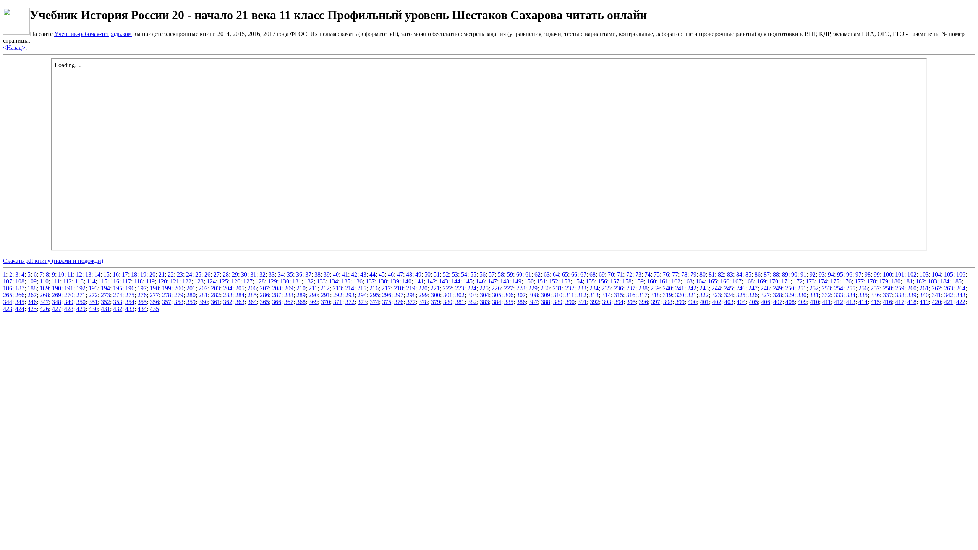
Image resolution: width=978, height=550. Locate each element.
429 (81, 309)
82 (721, 274)
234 (594, 288)
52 (446, 274)
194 (105, 288)
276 (142, 295)
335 (863, 295)
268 (44, 295)
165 (712, 281)
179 (883, 281)
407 (777, 302)
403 (729, 302)
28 (226, 274)
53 (455, 274)
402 (716, 302)
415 (875, 302)
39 (327, 274)
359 (191, 302)
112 (67, 281)
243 (704, 288)
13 (88, 274)
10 (61, 274)
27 (217, 274)
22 (171, 274)
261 (924, 288)
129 (272, 281)
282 (215, 295)
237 (630, 288)
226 (496, 288)
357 (166, 302)
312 (581, 295)
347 (44, 302)
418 (911, 302)
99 (877, 274)
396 (643, 302)
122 (186, 281)
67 (583, 274)
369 (313, 302)
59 (510, 274)
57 (492, 274)
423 (7, 309)
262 (936, 288)
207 (264, 288)
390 (570, 302)
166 (724, 281)
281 (203, 295)
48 (409, 274)
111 (56, 281)
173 (810, 281)
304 (484, 295)
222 (447, 288)
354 (129, 302)
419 (924, 302)
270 (68, 295)
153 (565, 281)
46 (391, 274)
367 (288, 302)
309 (545, 295)
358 (178, 302)
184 (944, 281)
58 (501, 274)
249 (777, 288)
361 (215, 302)
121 (174, 281)
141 (419, 281)
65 (565, 274)
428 (68, 309)
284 (239, 295)
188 (32, 288)
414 (863, 302)
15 (107, 274)
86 (758, 274)
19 (143, 274)
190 (56, 288)
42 (354, 274)
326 (753, 295)
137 (370, 281)
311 (569, 295)
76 (666, 274)
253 (826, 288)
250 (789, 288)
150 (529, 281)
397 (655, 302)
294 (362, 295)
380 (447, 302)
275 (129, 295)
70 (611, 274)
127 (248, 281)
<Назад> (14, 47)
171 (785, 281)
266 (19, 295)
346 (32, 302)
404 (741, 302)
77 (675, 274)
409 (802, 302)
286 (264, 295)
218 (398, 288)
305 (496, 295)
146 (480, 281)
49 (418, 274)
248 (765, 288)
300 (435, 295)
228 (520, 288)
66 (574, 274)
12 (79, 274)
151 (541, 281)
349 (68, 302)
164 (700, 281)
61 (528, 274)
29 (235, 274)
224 (471, 288)
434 (142, 309)
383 (484, 302)
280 (191, 295)
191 (68, 288)
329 (789, 295)
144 (455, 281)
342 (948, 295)
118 (138, 281)
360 (203, 302)
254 (838, 288)
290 (313, 295)
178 (871, 281)
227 (508, 288)
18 (134, 274)
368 (301, 302)
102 (911, 274)
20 (152, 274)
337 (887, 295)
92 (813, 274)
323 (716, 295)
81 (712, 274)
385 (508, 302)
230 (545, 288)
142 (431, 281)
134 (333, 281)
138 (382, 281)
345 (19, 302)
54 (464, 274)
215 (361, 288)
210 (301, 288)
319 (667, 295)
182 (920, 281)
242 (691, 288)
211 (313, 288)
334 (850, 295)
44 (372, 274)
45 (382, 274)
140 (406, 281)
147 (492, 281)
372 (350, 302)
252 (814, 288)
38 (317, 274)
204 (227, 288)
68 (592, 274)
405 (753, 302)
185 (957, 281)
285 (252, 295)
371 (337, 302)
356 (154, 302)
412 (838, 302)
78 (684, 274)
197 (142, 288)
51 (437, 274)
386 (521, 302)
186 (7, 288)
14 (97, 274)
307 (521, 295)
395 (631, 302)
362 (227, 302)
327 (765, 295)
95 (840, 274)
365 (264, 302)
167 (737, 281)
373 (362, 302)
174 (822, 281)
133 (321, 281)
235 (606, 288)
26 (207, 274)
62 (537, 274)
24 (189, 274)
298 (411, 295)
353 (117, 302)
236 (618, 288)
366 (276, 302)
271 (81, 295)
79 (693, 274)
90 (794, 274)
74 (647, 274)
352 (105, 302)
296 (386, 295)
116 (114, 281)
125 (223, 281)
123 (199, 281)
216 (374, 288)
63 (547, 274)
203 (215, 288)
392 (594, 302)
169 (761, 281)
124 (211, 281)
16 (116, 274)
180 (895, 281)
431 (105, 309)
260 (911, 288)
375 (386, 302)
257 (875, 288)
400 (692, 302)
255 (850, 288)
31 (253, 274)
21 (162, 274)
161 (663, 281)
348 (56, 302)
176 (847, 281)
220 (422, 288)
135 (345, 281)
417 (899, 302)
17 (125, 274)
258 (887, 288)
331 (814, 295)
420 (936, 302)
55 (473, 274)
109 (32, 281)
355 (142, 302)
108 (19, 281)
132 (309, 281)
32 (262, 274)
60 (519, 274)
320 (679, 295)
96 (849, 274)
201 (191, 288)
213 (337, 288)
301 (447, 295)
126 (235, 281)
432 (117, 309)
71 (620, 274)
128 (260, 281)
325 (740, 295)
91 (803, 274)
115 (103, 281)
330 (801, 295)
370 (325, 302)
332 (826, 295)
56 (482, 274)
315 (618, 295)
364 (252, 302)
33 (272, 274)
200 (178, 288)
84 (739, 274)
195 (117, 288)
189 (44, 288)
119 (150, 281)
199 (166, 288)
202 (203, 288)
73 (638, 274)
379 (435, 302)
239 (655, 288)
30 (244, 274)
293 (350, 295)
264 (960, 288)
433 (129, 309)
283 (227, 295)
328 (777, 295)
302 (460, 295)
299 (423, 295)
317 (643, 295)
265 (7, 295)
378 (423, 302)
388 (545, 302)
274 (117, 295)
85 (748, 274)
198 (154, 288)
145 (468, 281)
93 (822, 274)
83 (730, 274)
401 (704, 302)
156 (602, 281)
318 (655, 295)
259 (899, 288)
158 (626, 281)
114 (91, 281)
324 (728, 295)
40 (336, 274)
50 (427, 274)
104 (936, 274)
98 (868, 274)
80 (702, 274)
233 (581, 288)
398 (667, 302)
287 (276, 295)
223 (459, 288)
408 (790, 302)
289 (301, 295)
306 (508, 295)
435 (154, 309)
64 (556, 274)
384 (496, 302)
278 (166, 295)
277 (154, 295)
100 (887, 274)
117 (126, 281)
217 (386, 288)
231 (557, 288)
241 (679, 288)
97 (858, 274)
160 (651, 281)
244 (716, 288)
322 (704, 295)
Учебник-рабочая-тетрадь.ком (93, 34)
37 (308, 274)
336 (875, 295)
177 (859, 281)
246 (740, 288)
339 (911, 295)
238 (643, 288)
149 (516, 281)
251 (801, 288)
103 (924, 274)
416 (887, 302)
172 (798, 281)
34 (281, 274)
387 (533, 302)
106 (960, 274)
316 (630, 295)
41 (345, 274)
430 (93, 309)
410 (814, 302)
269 (56, 295)
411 (826, 302)
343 (960, 295)
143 (443, 281)
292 (337, 295)
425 (32, 309)
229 (533, 288)
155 (590, 281)
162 (675, 281)
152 (553, 281)
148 (504, 281)
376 (398, 302)
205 (239, 288)
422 (960, 302)
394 (618, 302)
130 (284, 281)
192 (81, 288)
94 (831, 274)
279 (178, 295)
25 (198, 274)
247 (753, 288)
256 (863, 288)
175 (834, 281)
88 (776, 274)
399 (680, 302)
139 (394, 281)
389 (557, 302)
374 (374, 302)
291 (325, 295)
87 (767, 274)
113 (79, 281)
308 (533, 295)
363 (239, 302)
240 (667, 288)
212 (325, 288)
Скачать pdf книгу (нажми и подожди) (53, 260)
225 (484, 288)
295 (374, 295)
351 (93, 302)
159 (639, 281)
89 (785, 274)
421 (948, 302)
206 (252, 288)
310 (557, 295)
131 (296, 281)
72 (629, 274)
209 (288, 288)
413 (850, 302)
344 (7, 302)
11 (70, 274)
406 (765, 302)
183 (932, 281)
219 (410, 288)
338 (899, 295)
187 (19, 288)
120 (162, 281)
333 (838, 295)
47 (400, 274)
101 (899, 274)
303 (472, 295)
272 (93, 295)
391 (582, 302)
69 (602, 274)
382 (472, 302)
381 (460, 302)
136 (358, 281)
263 (948, 288)
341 (936, 295)
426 (44, 309)
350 (81, 302)
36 (299, 274)
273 (105, 295)
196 (129, 288)
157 (614, 281)
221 (435, 288)
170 (773, 281)
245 (728, 288)
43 (363, 274)
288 (288, 295)
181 (908, 281)
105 (948, 274)
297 (398, 295)
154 (578, 281)
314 (606, 295)
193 (93, 288)
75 (657, 274)
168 (749, 281)
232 (569, 288)
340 (924, 295)
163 (688, 281)
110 (44, 281)
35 (290, 274)
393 (606, 302)
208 (276, 288)
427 (56, 309)
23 (180, 274)
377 (411, 302)
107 (7, 281)
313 (594, 295)
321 (691, 295)
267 (32, 295)
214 (349, 288)
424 (19, 309)
